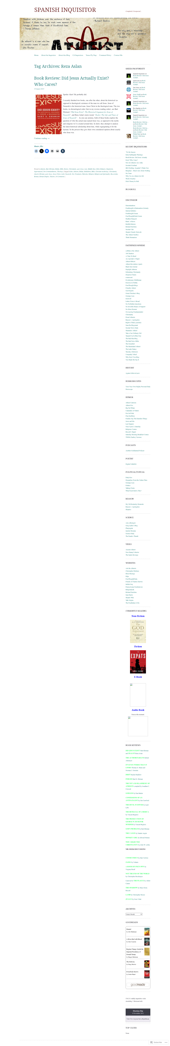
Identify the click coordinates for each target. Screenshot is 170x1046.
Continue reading (41, 138)
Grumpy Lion (130, 296)
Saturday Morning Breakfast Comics (137, 434)
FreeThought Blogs (132, 285)
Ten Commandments (49, 171)
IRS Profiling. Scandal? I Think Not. (137, 168)
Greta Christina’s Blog (133, 293)
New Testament (76, 174)
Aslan (71, 171)
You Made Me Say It (132, 360)
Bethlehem (87, 171)
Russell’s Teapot (131, 432)
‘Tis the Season (130, 152)
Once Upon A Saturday (133, 426)
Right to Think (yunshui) (133, 322)
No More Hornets (131, 309)
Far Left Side (130, 413)
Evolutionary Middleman (133, 280)
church (36, 174)
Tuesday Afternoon (132, 352)
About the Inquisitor (48, 55)
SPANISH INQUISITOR (65, 9)
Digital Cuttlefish (131, 464)
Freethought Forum (132, 213)
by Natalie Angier (136, 833)
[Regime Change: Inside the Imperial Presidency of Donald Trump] (147, 955)
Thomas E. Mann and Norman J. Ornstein (136, 767)
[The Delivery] (147, 967)
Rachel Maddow (133, 775)
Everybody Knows (132, 972)
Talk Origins (129, 600)
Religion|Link (130, 589)
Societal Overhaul (131, 165)
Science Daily (130, 533)
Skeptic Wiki (130, 597)
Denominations (130, 205)
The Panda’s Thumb (132, 536)
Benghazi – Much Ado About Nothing (138, 171)
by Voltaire (132, 862)
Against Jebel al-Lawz (133, 373)
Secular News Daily (132, 328)
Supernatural (38, 171)
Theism (52, 176)
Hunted (128, 929)
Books (66, 169)
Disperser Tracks (131, 275)
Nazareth (68, 174)
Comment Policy (105, 55)
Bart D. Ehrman (134, 779)
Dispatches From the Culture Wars (136, 480)
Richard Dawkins (131, 227)
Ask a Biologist (130, 523)
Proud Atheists (130, 317)
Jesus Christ (57, 174)
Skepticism (109, 169)
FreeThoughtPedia (131, 579)
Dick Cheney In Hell (132, 181)
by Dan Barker (134, 793)
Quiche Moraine (131, 531)
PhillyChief (136, 134)
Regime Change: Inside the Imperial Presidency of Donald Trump (134, 951)
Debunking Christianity (133, 272)
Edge (127, 576)
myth (62, 174)
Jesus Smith (137, 94)
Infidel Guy (129, 584)
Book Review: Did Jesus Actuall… (141, 76)
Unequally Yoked (131, 354)
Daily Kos (129, 477)
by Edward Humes (138, 837)
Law (85, 169)
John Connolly (132, 942)
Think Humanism (131, 237)
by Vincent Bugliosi (136, 821)
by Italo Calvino (137, 858)
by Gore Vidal (133, 899)
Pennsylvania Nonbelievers (134, 587)
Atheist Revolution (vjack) (134, 264)
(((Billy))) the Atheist (132, 251)
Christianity (72, 169)
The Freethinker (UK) (132, 603)
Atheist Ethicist (130, 261)
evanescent (129, 277)
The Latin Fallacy (131, 349)
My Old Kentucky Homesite (135, 504)
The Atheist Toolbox (132, 235)
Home (36, 55)
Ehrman (41, 174)
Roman (36, 176)
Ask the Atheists (131, 568)
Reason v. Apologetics (133, 320)
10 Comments (60, 176)
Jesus (82, 169)
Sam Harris (129, 595)
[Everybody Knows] (147, 978)
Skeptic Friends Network (133, 232)
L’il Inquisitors (78, 55)
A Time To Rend (131, 256)
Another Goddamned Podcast (135, 450)
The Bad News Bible (132, 341)
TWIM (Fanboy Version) (134, 437)
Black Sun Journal (131, 267)
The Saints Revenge (132, 555)
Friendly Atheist (131, 288)
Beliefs (57, 169)
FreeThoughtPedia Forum (134, 216)
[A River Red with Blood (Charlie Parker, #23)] (147, 945)
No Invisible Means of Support (135, 306)
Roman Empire (44, 176)
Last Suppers (130, 424)
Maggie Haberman (133, 957)
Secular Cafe (130, 229)
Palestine (85, 174)
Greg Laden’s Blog (132, 525)
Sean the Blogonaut (132, 325)
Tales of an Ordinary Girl (133, 333)
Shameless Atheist (131, 330)
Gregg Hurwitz (132, 964)
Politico (128, 485)
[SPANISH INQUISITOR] (85, 34)
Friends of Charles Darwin (134, 581)
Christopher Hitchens (132, 571)
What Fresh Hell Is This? (133, 491)
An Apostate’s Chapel (132, 259)
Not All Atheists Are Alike (134, 163)
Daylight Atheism (131, 269)
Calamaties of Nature (132, 410)
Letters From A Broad (133, 301)
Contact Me (118, 55)
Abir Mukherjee (132, 932)
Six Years (129, 173)
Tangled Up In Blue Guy (133, 336)
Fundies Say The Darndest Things (136, 418)
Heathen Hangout (131, 219)
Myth (97, 169)
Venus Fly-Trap (91, 55)
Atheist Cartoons (131, 403)
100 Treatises (130, 253)
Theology (60, 171)
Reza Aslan (114, 174)
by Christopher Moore (135, 895)
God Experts (130, 291)
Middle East (91, 169)
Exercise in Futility (131, 283)
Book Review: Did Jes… (141, 122)
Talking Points (130, 488)
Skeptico (128, 509)
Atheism (42, 169)
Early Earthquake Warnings (134, 155)
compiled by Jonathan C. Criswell (138, 786)
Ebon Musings (130, 573)
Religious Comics (131, 429)
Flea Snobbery (130, 416)
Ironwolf (128, 298)
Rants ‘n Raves (130, 221)
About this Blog (64, 55)
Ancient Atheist (130, 549)
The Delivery (130, 962)
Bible (61, 169)
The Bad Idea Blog (131, 338)
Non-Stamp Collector (132, 552)
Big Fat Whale (130, 408)
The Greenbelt (130, 344)
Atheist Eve (129, 405)
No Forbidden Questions (133, 304)
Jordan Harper (131, 974)
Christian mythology (101, 171)
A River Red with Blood (134, 939)
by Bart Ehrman (137, 829)
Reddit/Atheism (130, 224)
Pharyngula (129, 528)
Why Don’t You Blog (132, 357)
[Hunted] (147, 935)
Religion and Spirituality (102, 174)
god (78, 169)
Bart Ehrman (50, 169)
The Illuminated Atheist (133, 346)
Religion (102, 169)
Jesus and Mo (130, 421)
